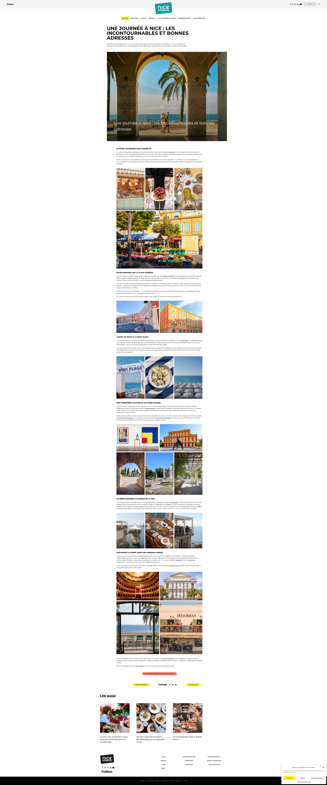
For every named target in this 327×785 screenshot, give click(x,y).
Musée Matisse (150, 408)
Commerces (199, 18)
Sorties (134, 18)
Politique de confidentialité (303, 782)
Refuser (302, 778)
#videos (10, 4)
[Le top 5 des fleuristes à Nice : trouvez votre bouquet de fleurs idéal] (115, 718)
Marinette (172, 152)
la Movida (191, 560)
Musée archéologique (126, 418)
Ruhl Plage (184, 341)
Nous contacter (214, 764)
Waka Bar (179, 560)
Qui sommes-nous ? (214, 757)
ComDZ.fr (185, 780)
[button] (323, 767)
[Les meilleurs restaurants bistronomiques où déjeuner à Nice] (151, 718)
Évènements (185, 18)
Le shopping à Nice (167, 18)
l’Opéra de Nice (174, 566)
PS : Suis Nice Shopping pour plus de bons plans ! (159, 674)
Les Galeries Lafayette (167, 276)
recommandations (168, 658)
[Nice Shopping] (163, 4)
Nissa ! (152, 18)
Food (143, 18)
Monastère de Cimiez (164, 418)
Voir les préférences (317, 778)
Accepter (289, 778)
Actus (125, 18)
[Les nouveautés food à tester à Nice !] (187, 718)
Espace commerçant (214, 760)
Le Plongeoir (174, 502)
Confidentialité (165, 780)
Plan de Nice (139, 666)
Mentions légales (155, 780)
